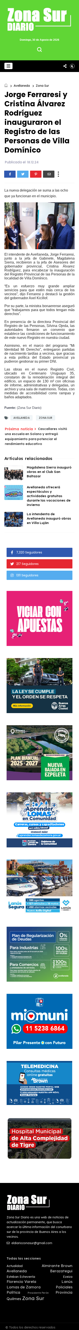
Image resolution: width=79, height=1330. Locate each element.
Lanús (66, 1281)
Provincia (64, 1292)
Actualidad (15, 1266)
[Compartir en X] (23, 174)
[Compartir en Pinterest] (35, 174)
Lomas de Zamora (24, 1287)
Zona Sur (42, 86)
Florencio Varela (21, 1281)
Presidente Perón (38, 1292)
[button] (8, 66)
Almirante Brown (57, 1266)
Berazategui (61, 1271)
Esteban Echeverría (21, 1277)
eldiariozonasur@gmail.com (31, 1243)
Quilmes (14, 1299)
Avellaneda (22, 86)
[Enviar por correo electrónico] (48, 174)
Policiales (64, 1287)
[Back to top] (72, 1324)
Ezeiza (67, 1277)
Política (13, 1292)
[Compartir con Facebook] (10, 174)
